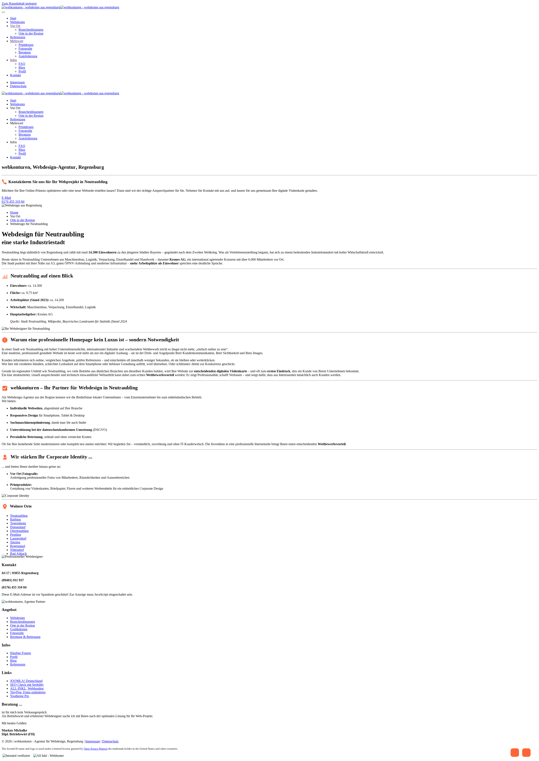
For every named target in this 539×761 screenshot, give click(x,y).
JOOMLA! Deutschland (26, 681)
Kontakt (15, 75)
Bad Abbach (18, 553)
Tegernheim (18, 523)
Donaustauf (17, 527)
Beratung (25, 52)
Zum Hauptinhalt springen (19, 3)
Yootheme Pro (19, 696)
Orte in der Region (31, 33)
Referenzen (17, 37)
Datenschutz (18, 86)
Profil (22, 71)
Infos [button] (13, 142)
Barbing (15, 519)
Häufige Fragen (20, 653)
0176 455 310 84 (13, 201)
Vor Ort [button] (15, 108)
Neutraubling (19, 515)
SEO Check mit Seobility (27, 684)
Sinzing (15, 542)
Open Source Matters (96, 748)
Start (13, 18)
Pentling (15, 534)
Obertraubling (19, 531)
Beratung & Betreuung (25, 637)
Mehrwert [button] (16, 123)
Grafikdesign (18, 629)
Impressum (17, 82)
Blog (22, 67)
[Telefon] (515, 752)
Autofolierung (28, 56)
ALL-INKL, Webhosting (27, 688)
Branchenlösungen (31, 29)
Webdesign (17, 22)
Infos (13, 60)
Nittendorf (17, 550)
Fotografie (25, 48)
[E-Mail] (526, 752)
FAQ (22, 64)
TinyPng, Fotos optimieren (27, 692)
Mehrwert (16, 41)
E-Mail (6, 198)
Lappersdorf (18, 538)
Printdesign (26, 45)
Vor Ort (15, 26)
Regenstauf (17, 546)
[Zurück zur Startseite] (60, 7)
